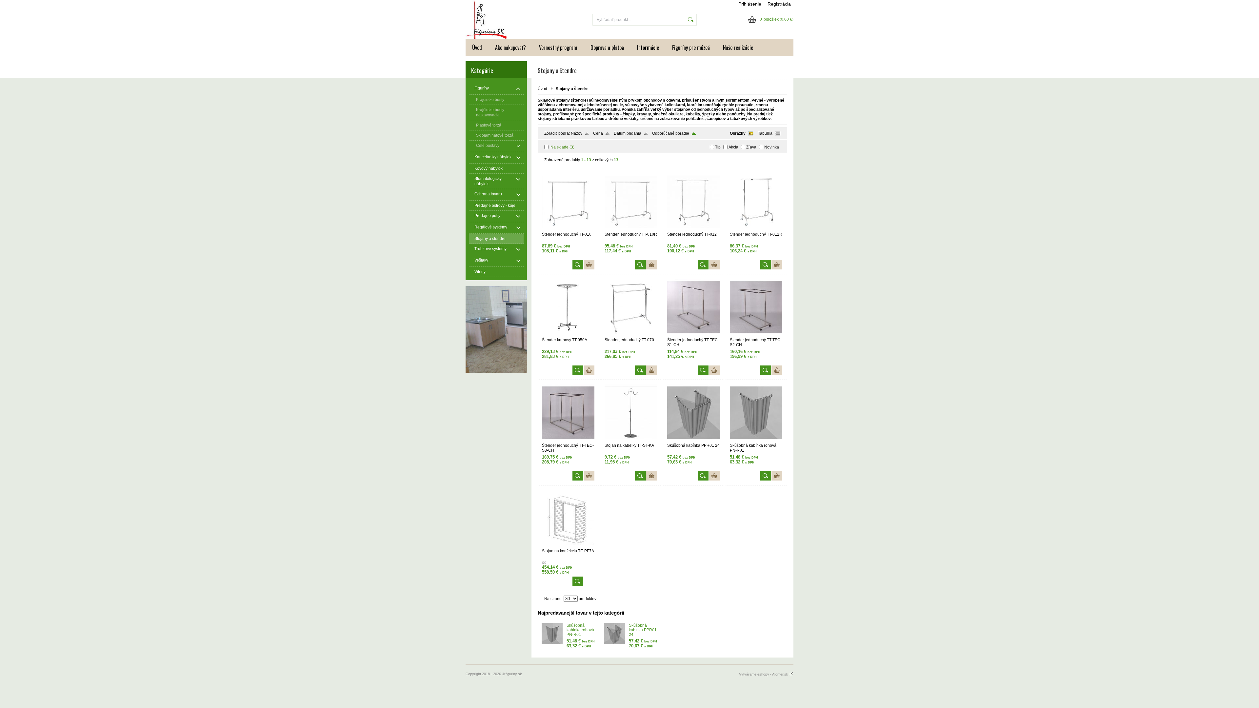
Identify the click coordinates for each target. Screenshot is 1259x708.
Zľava (751, 147)
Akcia (733, 147)
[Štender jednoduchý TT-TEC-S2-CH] (756, 334)
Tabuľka (765, 133)
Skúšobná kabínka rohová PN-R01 (580, 630)
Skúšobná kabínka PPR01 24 (643, 630)
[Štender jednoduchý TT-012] (693, 229)
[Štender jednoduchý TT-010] (568, 229)
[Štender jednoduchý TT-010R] (631, 229)
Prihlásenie (749, 4)
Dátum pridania (627, 133)
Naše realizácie (738, 47)
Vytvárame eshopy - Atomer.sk (764, 674)
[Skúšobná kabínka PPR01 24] (693, 440)
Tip (718, 147)
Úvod (477, 47)
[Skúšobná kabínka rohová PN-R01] (756, 440)
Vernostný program (558, 47)
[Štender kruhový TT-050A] (568, 334)
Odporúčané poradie (670, 133)
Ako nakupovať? (510, 47)
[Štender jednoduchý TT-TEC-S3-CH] (568, 440)
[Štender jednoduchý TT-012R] (756, 229)
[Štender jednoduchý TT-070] (631, 334)
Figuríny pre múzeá (691, 47)
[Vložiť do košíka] (589, 264)
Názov (576, 133)
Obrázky (738, 133)
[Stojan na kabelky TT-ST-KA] (631, 440)
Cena (598, 133)
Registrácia (779, 4)
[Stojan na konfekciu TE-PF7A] (568, 545)
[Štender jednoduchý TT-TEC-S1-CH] (693, 334)
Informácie (648, 47)
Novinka (771, 147)
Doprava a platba (607, 47)
